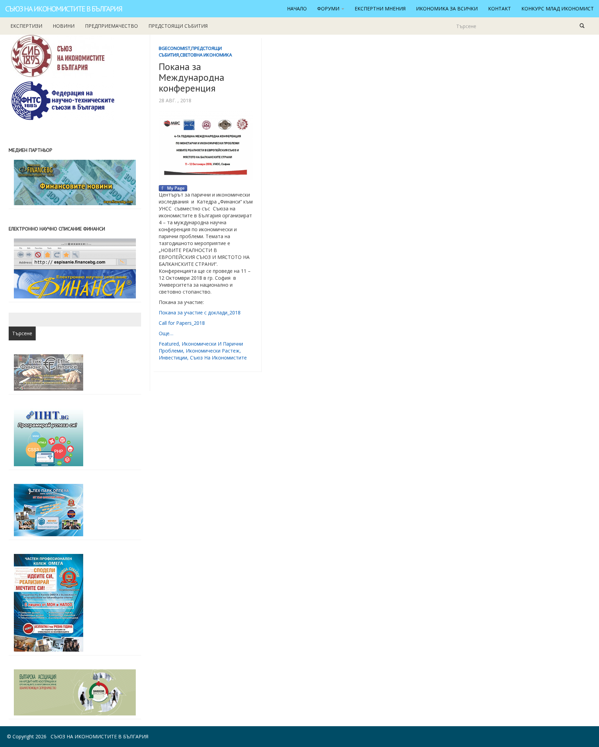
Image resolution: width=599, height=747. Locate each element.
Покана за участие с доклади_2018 (200, 312)
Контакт (499, 8)
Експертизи (26, 26)
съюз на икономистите (218, 357)
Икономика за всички (447, 8)
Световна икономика (206, 55)
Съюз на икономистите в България (63, 9)
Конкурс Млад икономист (557, 8)
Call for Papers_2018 (182, 323)
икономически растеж (213, 350)
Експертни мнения (380, 8)
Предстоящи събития (178, 26)
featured (169, 343)
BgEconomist (174, 48)
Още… (166, 333)
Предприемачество (111, 26)
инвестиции (173, 357)
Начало (297, 8)
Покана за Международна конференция (191, 77)
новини (64, 26)
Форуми (329, 8)
